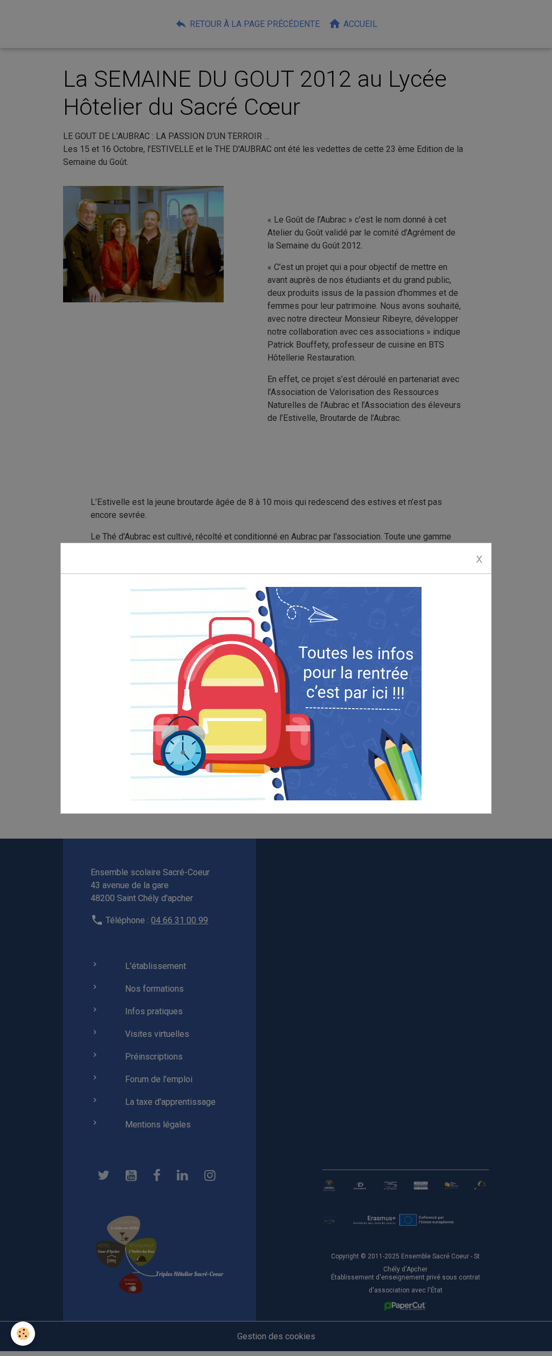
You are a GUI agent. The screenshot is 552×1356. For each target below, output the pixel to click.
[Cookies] (23, 1334)
